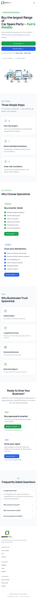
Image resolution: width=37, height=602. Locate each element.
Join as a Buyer (17, 43)
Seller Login (4, 583)
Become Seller (5, 580)
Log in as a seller (17, 460)
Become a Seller (17, 49)
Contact (3, 557)
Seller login (27, 53)
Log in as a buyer (17, 430)
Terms (16, 596)
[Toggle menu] (34, 3)
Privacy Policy (10, 596)
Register (3, 565)
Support (3, 571)
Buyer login (19, 53)
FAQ (2, 553)
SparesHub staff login (24, 596)
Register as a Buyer (11, 426)
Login (2, 568)
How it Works (5, 550)
